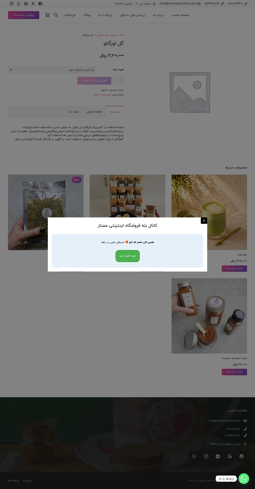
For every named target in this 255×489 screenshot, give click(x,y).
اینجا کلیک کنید (127, 256)
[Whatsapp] (243, 478)
